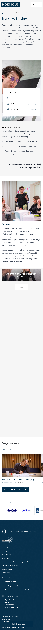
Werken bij (5, 558)
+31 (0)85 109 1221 (10, 582)
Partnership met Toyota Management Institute (17, 562)
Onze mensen (6, 555)
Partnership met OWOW (10, 565)
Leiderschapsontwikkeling (10, 13)
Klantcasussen (7, 569)
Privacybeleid (6, 619)
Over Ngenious (7, 551)
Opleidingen (20, 13)
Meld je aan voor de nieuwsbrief (16, 590)
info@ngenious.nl (11, 586)
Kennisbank (6, 573)
